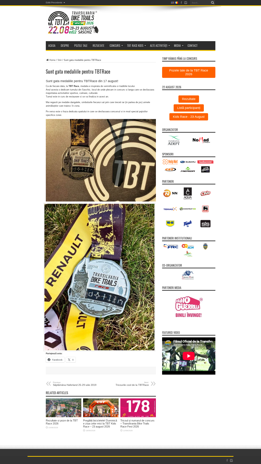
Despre (65, 45)
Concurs (115, 45)
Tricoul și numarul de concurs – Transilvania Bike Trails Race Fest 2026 (137, 423)
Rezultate (188, 99)
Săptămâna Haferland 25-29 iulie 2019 (74, 383)
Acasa (51, 45)
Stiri (60, 60)
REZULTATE (98, 45)
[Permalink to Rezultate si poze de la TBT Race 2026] (63, 416)
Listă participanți (188, 108)
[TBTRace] (72, 32)
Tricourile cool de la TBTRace (132, 383)
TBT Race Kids (135, 45)
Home (52, 60)
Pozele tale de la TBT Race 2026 (188, 72)
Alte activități (158, 45)
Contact (192, 45)
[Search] (212, 2)
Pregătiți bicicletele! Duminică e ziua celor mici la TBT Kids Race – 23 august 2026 (100, 423)
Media (177, 45)
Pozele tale (80, 45)
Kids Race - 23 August (189, 116)
